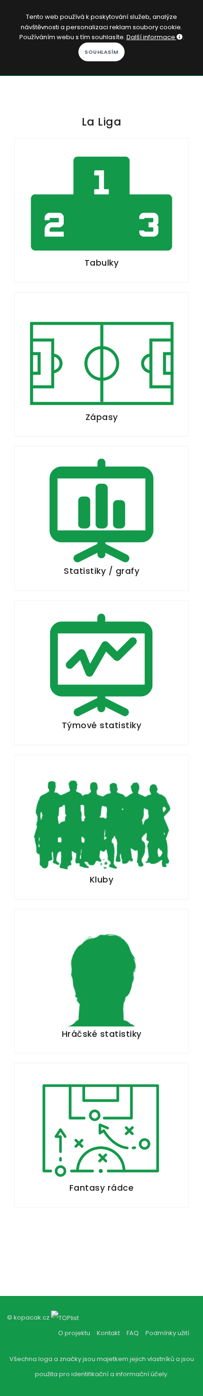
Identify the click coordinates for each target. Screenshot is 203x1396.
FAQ (133, 1333)
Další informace (152, 37)
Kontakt (108, 1333)
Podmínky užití (167, 1333)
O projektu (74, 1333)
